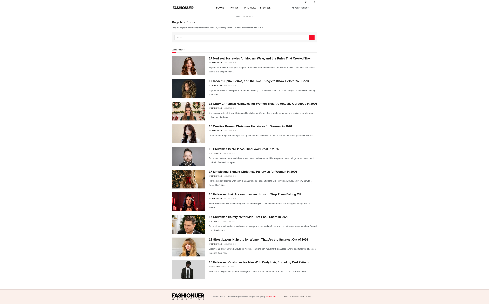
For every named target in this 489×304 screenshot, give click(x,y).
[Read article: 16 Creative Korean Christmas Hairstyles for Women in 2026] (188, 133)
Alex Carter (216, 153)
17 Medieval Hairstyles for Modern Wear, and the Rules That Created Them (260, 58)
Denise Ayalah (216, 63)
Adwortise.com (270, 297)
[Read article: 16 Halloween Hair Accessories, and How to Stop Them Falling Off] (188, 201)
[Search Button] (312, 37)
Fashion (234, 8)
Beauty (220, 8)
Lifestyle (265, 8)
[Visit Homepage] (183, 7)
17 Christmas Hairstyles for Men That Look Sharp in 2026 (248, 217)
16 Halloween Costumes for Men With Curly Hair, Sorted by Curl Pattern (259, 262)
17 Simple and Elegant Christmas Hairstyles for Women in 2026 (253, 171)
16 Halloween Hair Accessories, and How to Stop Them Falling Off (255, 194)
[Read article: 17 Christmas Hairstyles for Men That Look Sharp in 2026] (188, 224)
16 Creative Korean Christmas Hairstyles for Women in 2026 (250, 126)
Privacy (308, 297)
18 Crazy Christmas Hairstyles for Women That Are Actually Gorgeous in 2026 (263, 103)
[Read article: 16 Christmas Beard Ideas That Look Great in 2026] (188, 156)
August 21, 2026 (230, 63)
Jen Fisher (215, 266)
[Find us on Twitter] (306, 2)
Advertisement (300, 8)
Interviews (250, 8)
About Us (287, 297)
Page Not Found (247, 16)
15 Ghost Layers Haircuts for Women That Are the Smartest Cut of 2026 (258, 239)
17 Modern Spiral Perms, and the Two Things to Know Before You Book (259, 81)
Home (238, 16)
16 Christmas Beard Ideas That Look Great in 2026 (244, 149)
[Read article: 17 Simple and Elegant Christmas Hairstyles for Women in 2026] (188, 179)
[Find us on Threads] (314, 2)
